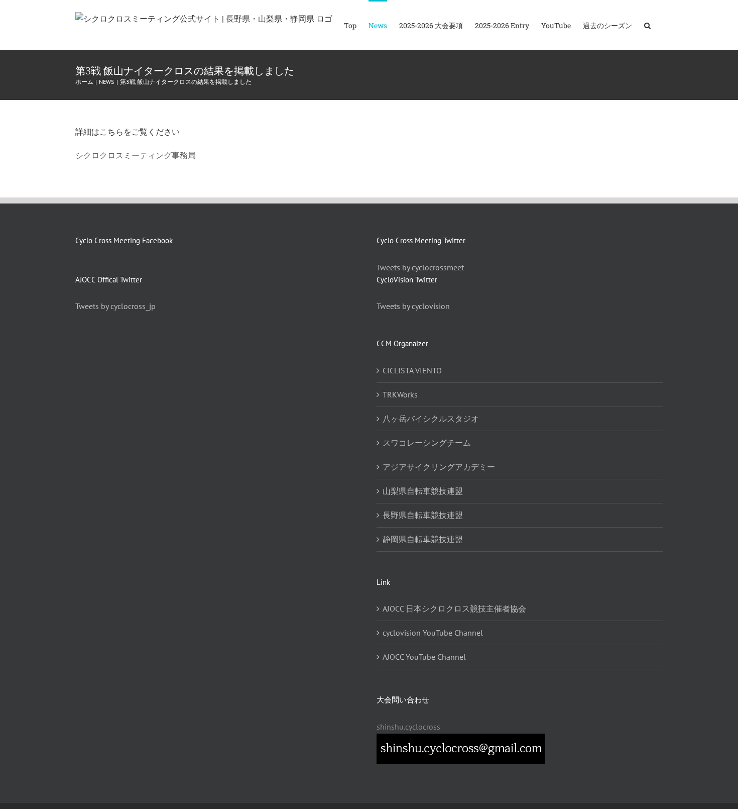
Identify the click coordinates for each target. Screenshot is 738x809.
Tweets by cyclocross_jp (115, 306)
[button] (647, 25)
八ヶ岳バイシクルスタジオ (431, 419)
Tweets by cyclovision (413, 306)
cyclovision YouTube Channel (433, 633)
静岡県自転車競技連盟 (423, 539)
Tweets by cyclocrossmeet (420, 267)
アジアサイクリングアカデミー (439, 467)
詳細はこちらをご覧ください (127, 132)
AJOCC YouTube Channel (424, 657)
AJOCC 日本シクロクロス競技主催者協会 (454, 608)
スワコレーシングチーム (427, 443)
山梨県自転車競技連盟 (423, 491)
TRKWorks (400, 394)
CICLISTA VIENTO (412, 370)
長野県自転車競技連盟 (423, 515)
